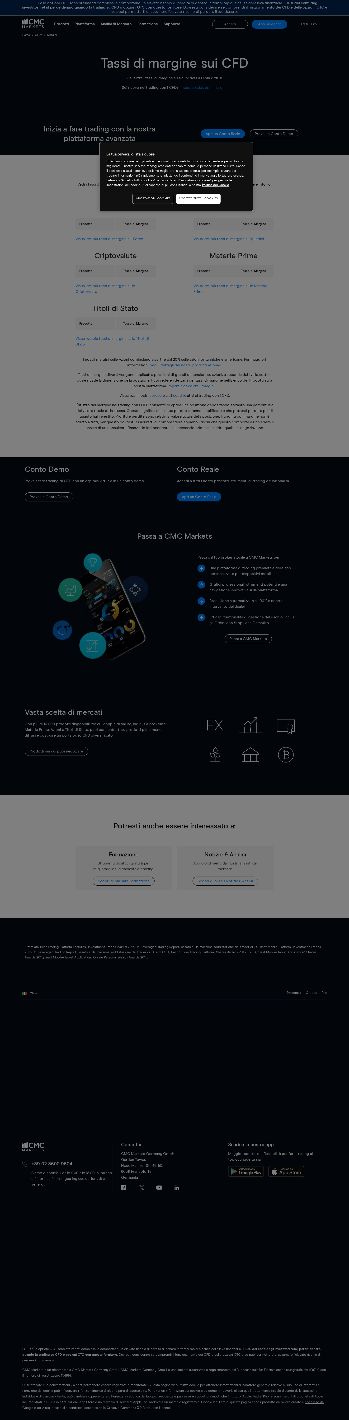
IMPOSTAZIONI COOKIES (153, 198)
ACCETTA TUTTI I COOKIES (198, 198)
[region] (176, 176)
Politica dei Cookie (215, 185)
